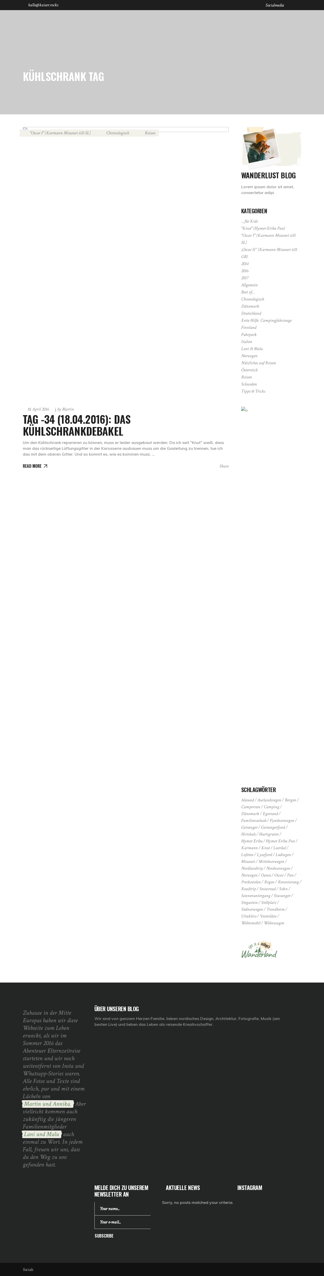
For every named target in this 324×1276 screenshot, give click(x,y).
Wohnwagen (274, 923)
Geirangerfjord (273, 827)
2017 (244, 278)
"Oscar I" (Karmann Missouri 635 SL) (60, 133)
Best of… (248, 292)
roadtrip (248, 889)
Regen (269, 882)
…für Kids (249, 221)
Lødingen (283, 855)
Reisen (150, 133)
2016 (244, 271)
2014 (244, 264)
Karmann (249, 848)
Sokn (283, 889)
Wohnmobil (250, 923)
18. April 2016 (38, 409)
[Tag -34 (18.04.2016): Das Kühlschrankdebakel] (126, 264)
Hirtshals (248, 834)
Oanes (266, 875)
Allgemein (249, 285)
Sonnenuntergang (255, 896)
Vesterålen (268, 916)
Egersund (270, 814)
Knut (265, 848)
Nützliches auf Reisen (258, 363)
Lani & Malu (251, 349)
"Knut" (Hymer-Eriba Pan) (263, 228)
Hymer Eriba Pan (280, 841)
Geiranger (249, 827)
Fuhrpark (249, 334)
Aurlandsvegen (269, 800)
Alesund (247, 800)
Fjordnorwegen (282, 820)
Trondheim (276, 909)
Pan (290, 875)
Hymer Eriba (251, 841)
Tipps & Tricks (253, 391)
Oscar (279, 875)
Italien (246, 342)
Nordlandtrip (252, 868)
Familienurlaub (253, 820)
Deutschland (251, 313)
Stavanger (282, 896)
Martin (65, 409)
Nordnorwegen (278, 868)
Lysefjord (264, 855)
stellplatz (268, 902)
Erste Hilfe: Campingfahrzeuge (266, 320)
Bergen (290, 800)
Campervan (250, 807)
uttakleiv (248, 916)
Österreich (249, 370)
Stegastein (249, 902)
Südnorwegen (252, 909)
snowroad (267, 889)
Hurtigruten (269, 834)
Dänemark (250, 306)
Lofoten (247, 855)
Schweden (249, 384)
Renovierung (288, 882)
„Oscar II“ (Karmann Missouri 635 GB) (269, 253)
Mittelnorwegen (271, 861)
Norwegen (249, 356)
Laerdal (279, 848)
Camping (271, 807)
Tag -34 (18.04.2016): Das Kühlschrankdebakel (76, 424)
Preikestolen (251, 882)
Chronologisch (117, 133)
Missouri (248, 861)
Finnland (248, 327)
